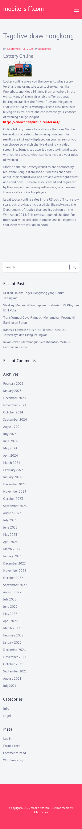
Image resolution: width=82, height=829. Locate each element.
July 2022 (10, 599)
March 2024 (11, 462)
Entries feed (11, 746)
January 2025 (12, 390)
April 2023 (10, 542)
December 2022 (14, 563)
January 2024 (12, 477)
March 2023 (11, 549)
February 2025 (13, 383)
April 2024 (10, 455)
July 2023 (10, 520)
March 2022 (11, 628)
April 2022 (10, 621)
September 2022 (15, 585)
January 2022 (12, 642)
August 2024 (12, 426)
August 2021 (12, 678)
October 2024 (13, 412)
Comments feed (14, 753)
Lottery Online (18, 56)
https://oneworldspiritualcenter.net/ (31, 122)
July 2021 (10, 685)
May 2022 (10, 613)
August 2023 (12, 513)
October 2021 (13, 664)
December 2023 (14, 484)
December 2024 (14, 398)
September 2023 (15, 506)
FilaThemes (41, 812)
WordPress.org (13, 760)
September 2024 (15, 419)
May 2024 (10, 448)
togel (7, 715)
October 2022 (13, 578)
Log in (7, 738)
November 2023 (14, 491)
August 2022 (12, 592)
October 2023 (13, 498)
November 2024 (14, 405)
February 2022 (13, 635)
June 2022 (10, 606)
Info (6, 708)
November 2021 (14, 657)
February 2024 (13, 470)
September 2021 (15, 671)
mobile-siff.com (23, 8)
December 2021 (14, 649)
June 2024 (10, 441)
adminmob (45, 49)
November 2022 (14, 570)
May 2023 (10, 534)
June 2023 (10, 527)
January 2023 (12, 556)
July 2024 (10, 434)
